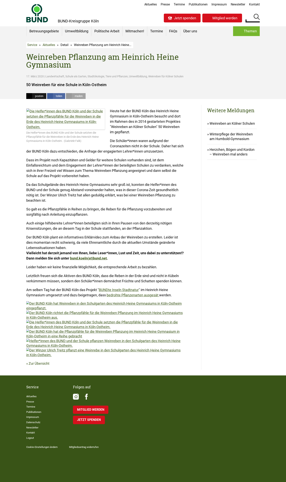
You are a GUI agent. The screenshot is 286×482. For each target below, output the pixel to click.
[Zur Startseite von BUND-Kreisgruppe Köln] (37, 13)
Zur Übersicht (39, 363)
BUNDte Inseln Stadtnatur (119, 290)
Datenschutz (33, 422)
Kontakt (254, 4)
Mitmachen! (134, 31)
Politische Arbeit (106, 31)
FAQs (173, 31)
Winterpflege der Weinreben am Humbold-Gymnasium (231, 136)
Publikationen (198, 4)
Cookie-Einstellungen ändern (42, 447)
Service (32, 45)
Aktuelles (150, 4)
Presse (165, 4)
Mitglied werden (224, 18)
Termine (179, 4)
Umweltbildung (76, 31)
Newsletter (238, 4)
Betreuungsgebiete (44, 31)
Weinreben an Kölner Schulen (232, 123)
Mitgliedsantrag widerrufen (84, 447)
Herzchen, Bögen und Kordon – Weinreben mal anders (232, 151)
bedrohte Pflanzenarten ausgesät (133, 295)
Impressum (219, 4)
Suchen (257, 17)
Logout (30, 437)
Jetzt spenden (185, 18)
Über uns (190, 31)
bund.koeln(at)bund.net (88, 258)
